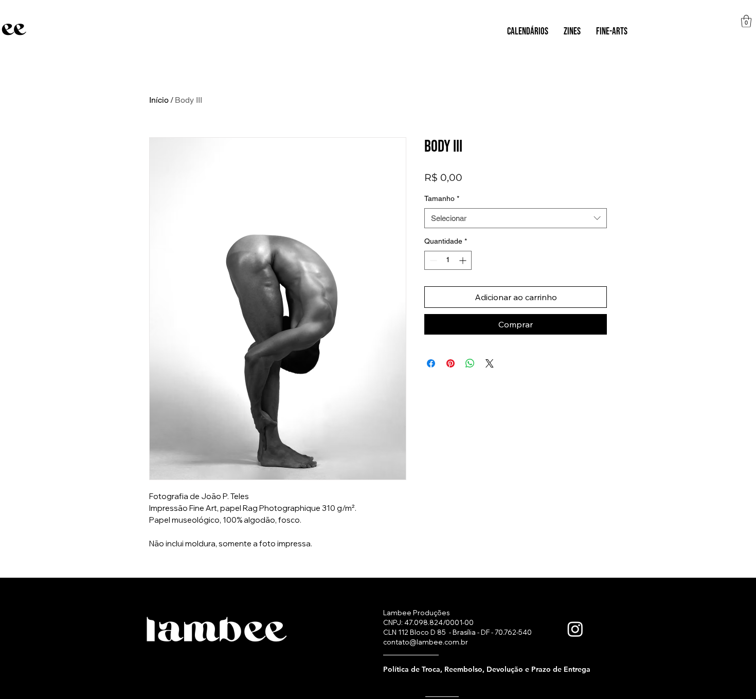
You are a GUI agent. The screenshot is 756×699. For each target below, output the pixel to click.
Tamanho (441, 198)
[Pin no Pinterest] (450, 363)
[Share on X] (489, 363)
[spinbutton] (448, 260)
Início (159, 100)
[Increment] (463, 260)
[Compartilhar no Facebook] (431, 363)
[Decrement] (432, 260)
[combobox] (515, 218)
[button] (527, 32)
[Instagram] (575, 629)
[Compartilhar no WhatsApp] (470, 363)
